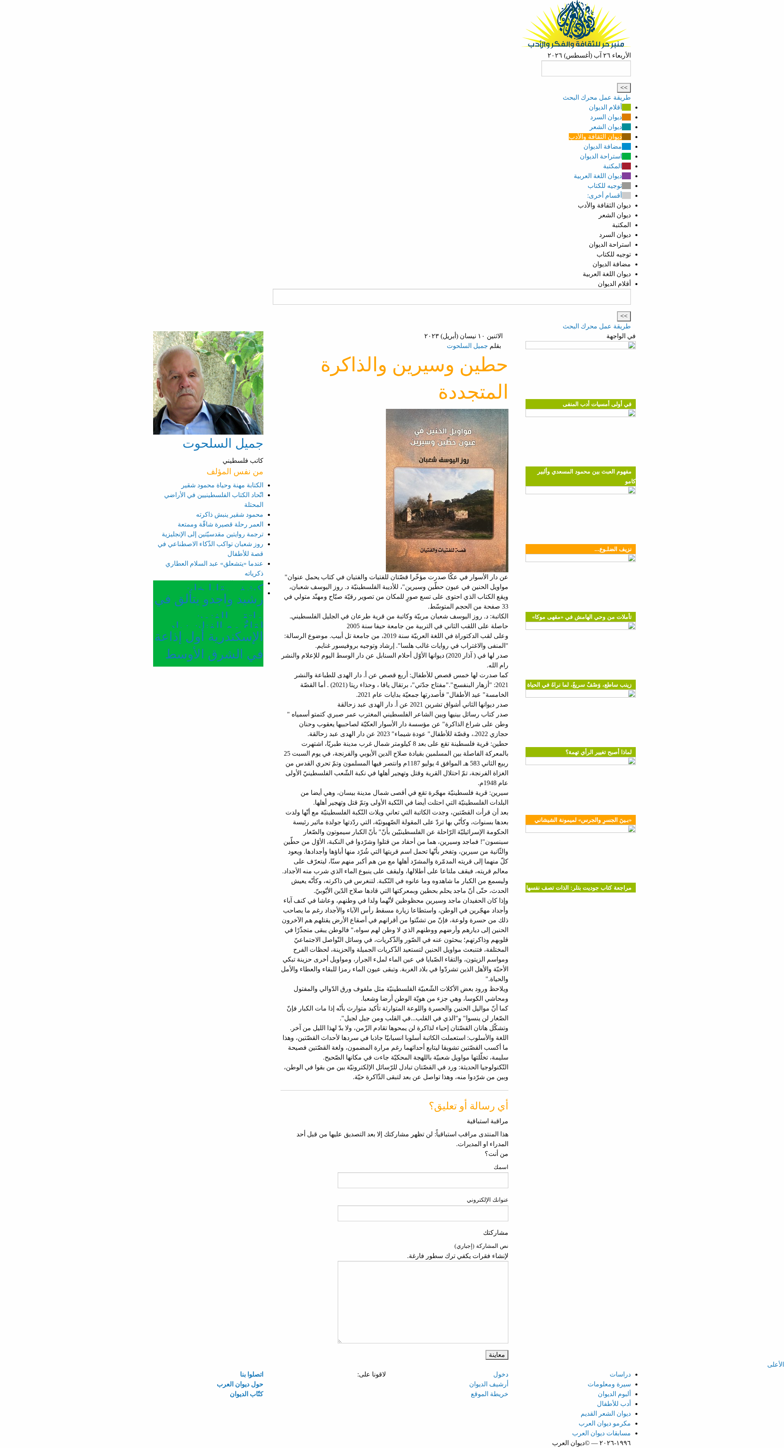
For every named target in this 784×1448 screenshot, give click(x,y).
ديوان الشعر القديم (606, 1413)
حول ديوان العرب (240, 1384)
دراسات (620, 1374)
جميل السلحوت (467, 345)
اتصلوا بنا (251, 1374)
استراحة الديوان (601, 156)
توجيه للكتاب (605, 185)
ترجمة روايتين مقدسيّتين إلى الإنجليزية (212, 534)
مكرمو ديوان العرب (605, 1423)
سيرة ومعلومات (609, 1384)
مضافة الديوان (603, 146)
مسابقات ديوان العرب (601, 1433)
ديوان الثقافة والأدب (595, 136)
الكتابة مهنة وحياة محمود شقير (222, 485)
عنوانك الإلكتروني (487, 1200)
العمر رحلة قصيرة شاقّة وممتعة (220, 524)
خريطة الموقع (489, 1393)
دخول (500, 1374)
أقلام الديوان (605, 107)
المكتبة (612, 166)
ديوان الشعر (606, 126)
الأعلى (775, 1364)
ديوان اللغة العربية (598, 175)
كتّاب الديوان (246, 1393)
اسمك (501, 1167)
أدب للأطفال (614, 1403)
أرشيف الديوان (488, 1384)
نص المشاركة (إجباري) (481, 1246)
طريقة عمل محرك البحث (597, 97)
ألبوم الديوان (614, 1393)
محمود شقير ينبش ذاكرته (229, 514)
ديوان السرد (606, 117)
